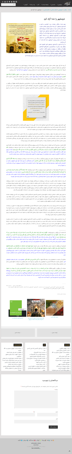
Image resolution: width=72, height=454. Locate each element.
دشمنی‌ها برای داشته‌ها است (17, 318)
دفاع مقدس (17, 285)
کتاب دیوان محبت (40, 364)
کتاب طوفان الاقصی (64, 348)
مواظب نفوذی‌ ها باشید (63, 368)
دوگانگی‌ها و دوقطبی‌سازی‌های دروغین (12, 366)
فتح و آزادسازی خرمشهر (49, 288)
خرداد (14, 285)
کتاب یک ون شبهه (40, 362)
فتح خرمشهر (57, 288)
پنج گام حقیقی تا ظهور (63, 364)
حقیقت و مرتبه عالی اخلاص (62, 358)
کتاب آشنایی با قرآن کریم (63, 350)
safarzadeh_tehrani (36, 443)
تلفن (57, 418)
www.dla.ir (36, 445)
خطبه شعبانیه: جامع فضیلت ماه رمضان (12, 358)
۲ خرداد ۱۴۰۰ (8, 285)
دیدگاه (56, 389)
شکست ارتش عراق (18, 287)
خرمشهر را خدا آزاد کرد (28, 287)
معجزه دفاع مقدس (54, 317)
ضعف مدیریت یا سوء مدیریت (62, 360)
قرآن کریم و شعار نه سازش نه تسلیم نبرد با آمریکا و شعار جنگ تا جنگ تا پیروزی (36, 319)
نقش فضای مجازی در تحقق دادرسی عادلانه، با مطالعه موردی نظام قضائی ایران (36, 368)
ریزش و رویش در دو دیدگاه (62, 366)
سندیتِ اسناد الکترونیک (39, 352)
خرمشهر (35, 287)
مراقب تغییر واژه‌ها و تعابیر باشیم (13, 362)
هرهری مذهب (66, 362)
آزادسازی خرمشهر (59, 287)
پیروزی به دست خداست (44, 287)
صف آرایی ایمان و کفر (64, 356)
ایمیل (57, 411)
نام (34, 411)
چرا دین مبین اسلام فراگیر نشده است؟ (11, 360)
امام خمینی (52, 287)
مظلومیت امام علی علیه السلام (14, 352)
